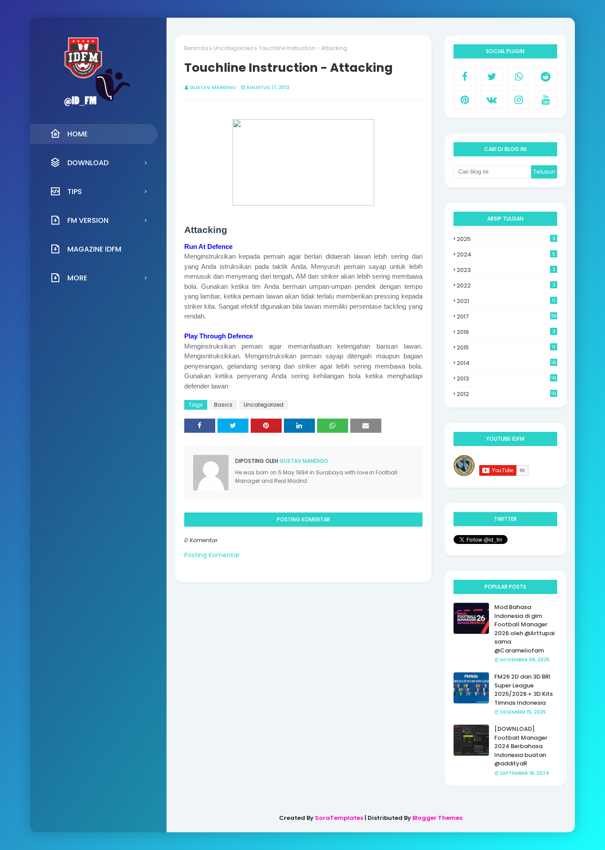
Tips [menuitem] (74, 191)
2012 (506, 394)
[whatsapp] (519, 76)
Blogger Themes (437, 818)
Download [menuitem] (88, 163)
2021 (506, 301)
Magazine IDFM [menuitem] (94, 249)
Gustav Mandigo (213, 87)
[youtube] (546, 99)
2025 (506, 239)
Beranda (196, 48)
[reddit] (546, 76)
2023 (506, 270)
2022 (506, 285)
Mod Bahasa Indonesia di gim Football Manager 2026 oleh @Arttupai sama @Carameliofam (524, 629)
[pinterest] (465, 99)
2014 (506, 363)
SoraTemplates (339, 818)
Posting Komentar (212, 555)
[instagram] (519, 99)
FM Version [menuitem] (88, 220)
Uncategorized (233, 48)
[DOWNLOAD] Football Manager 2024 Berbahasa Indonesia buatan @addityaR (520, 746)
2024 (506, 254)
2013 (506, 378)
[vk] (492, 99)
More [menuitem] (77, 278)
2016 (506, 332)
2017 (507, 316)
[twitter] (492, 76)
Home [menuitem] (77, 134)
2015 (506, 347)
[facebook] (465, 76)
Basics (223, 404)
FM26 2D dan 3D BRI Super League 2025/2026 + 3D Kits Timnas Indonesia (523, 689)
